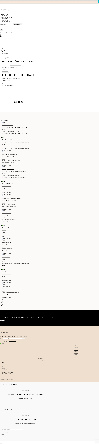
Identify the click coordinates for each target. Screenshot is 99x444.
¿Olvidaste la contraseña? (6, 83)
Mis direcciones (5, 50)
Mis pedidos (4, 51)
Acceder (10, 85)
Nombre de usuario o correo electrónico (9, 78)
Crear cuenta (7, 57)
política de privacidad (12, 341)
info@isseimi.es (4, 369)
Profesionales (6, 21)
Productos (5, 15)
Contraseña (4, 69)
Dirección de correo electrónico (8, 67)
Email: (1, 338)
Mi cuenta (4, 48)
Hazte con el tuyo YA (5, 401)
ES (4, 39)
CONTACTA (2, 320)
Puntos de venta (7, 17)
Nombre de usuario (6, 64)
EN (4, 40)
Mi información (5, 53)
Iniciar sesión (7, 58)
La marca (5, 14)
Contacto (5, 20)
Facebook (3, 368)
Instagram (4, 366)
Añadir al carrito (8, 135)
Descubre (5, 18)
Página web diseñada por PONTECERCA (9, 379)
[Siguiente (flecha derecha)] (1, 443)
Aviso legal (76, 345)
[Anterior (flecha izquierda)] (0, 443)
